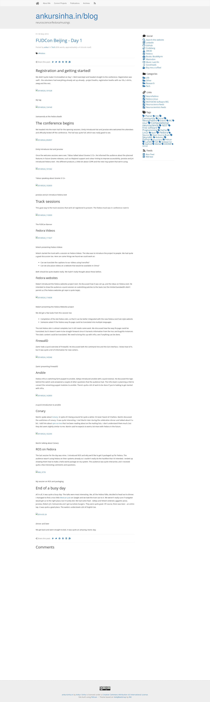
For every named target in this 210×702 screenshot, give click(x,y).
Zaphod (148, 144)
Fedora (149, 53)
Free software (150, 127)
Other (148, 80)
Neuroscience (157, 140)
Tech (53, 47)
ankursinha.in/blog (67, 15)
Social (161, 118)
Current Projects (60, 3)
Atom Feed (149, 154)
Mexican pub (65, 497)
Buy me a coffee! (153, 67)
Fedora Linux (152, 99)
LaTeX (148, 141)
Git (157, 141)
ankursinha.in (67, 694)
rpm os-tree (57, 423)
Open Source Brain (161, 135)
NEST (164, 125)
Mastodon (150, 59)
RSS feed (149, 156)
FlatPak (163, 130)
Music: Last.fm (152, 62)
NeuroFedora (152, 96)
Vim (157, 116)
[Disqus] (85, 580)
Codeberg (150, 48)
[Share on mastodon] (53, 62)
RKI (130, 697)
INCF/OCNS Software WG (157, 101)
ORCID (148, 51)
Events (162, 120)
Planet (149, 115)
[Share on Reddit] (63, 62)
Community (149, 118)
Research (150, 83)
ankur (46, 47)
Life (147, 77)
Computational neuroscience (155, 124)
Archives (86, 3)
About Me (46, 3)
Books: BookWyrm (154, 56)
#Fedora (41, 53)
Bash (153, 132)
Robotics (159, 137)
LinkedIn (149, 42)
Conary (55, 417)
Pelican (168, 139)
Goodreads (150, 64)
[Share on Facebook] (59, 62)
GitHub (149, 45)
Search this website (154, 39)
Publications (74, 3)
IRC (170, 120)
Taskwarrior (166, 142)
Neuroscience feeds (155, 104)
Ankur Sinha (81, 694)
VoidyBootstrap (120, 697)
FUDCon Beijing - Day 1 (59, 40)
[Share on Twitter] (56, 62)
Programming (150, 130)
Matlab (158, 144)
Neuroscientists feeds (156, 107)
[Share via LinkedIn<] (66, 62)
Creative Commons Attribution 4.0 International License (125, 694)
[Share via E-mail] (70, 62)
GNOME (168, 144)
